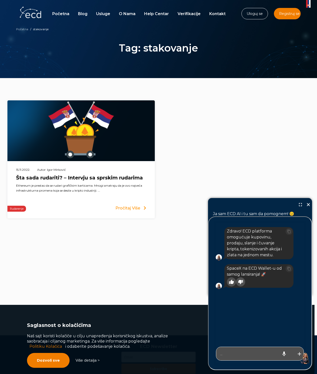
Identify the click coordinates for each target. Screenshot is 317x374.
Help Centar (156, 13)
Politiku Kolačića (45, 346)
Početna (60, 13)
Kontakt (217, 13)
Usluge (103, 13)
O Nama (127, 13)
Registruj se (289, 13)
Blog (82, 13)
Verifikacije (189, 13)
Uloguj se (255, 13)
